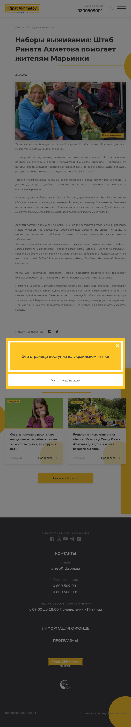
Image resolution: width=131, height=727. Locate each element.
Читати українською (65, 380)
